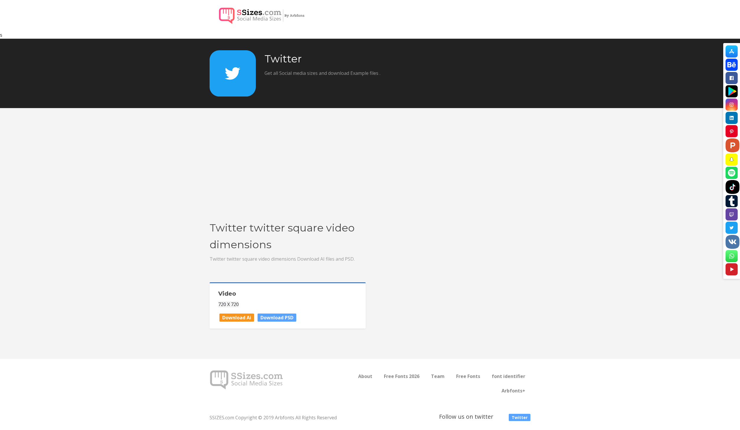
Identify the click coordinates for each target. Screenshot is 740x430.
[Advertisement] (370, 176)
